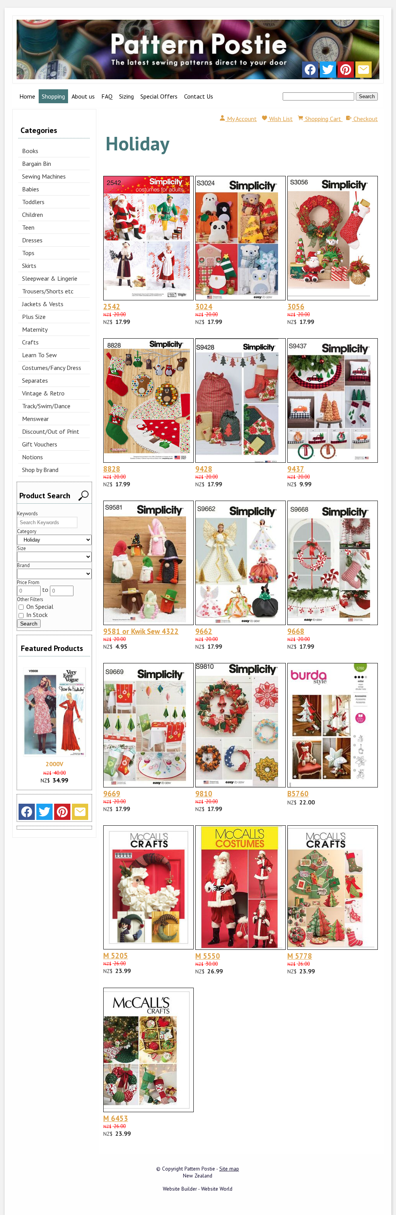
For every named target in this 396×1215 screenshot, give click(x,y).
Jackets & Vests (42, 304)
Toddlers (33, 202)
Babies (30, 189)
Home (27, 96)
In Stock (36, 615)
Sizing (126, 96)
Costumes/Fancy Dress (51, 367)
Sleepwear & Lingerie (49, 278)
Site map (229, 1168)
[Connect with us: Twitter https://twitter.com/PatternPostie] (328, 71)
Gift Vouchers (39, 444)
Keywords (27, 513)
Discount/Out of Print (50, 431)
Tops (28, 253)
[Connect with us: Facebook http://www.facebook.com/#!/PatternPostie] (310, 71)
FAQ (107, 96)
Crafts (30, 342)
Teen (28, 227)
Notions (32, 457)
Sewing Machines (44, 176)
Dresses (32, 240)
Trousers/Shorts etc (47, 291)
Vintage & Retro (43, 393)
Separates (35, 380)
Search (367, 96)
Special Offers (159, 96)
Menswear (35, 419)
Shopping (53, 96)
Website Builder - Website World (197, 1188)
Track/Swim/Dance (46, 406)
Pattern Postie (199, 1168)
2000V (54, 764)
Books (30, 151)
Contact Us (198, 96)
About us (83, 96)
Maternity (35, 329)
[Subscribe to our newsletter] (363, 71)
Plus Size (34, 316)
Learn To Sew (39, 355)
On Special (39, 606)
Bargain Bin (36, 163)
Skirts (29, 265)
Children (32, 214)
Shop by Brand (40, 470)
